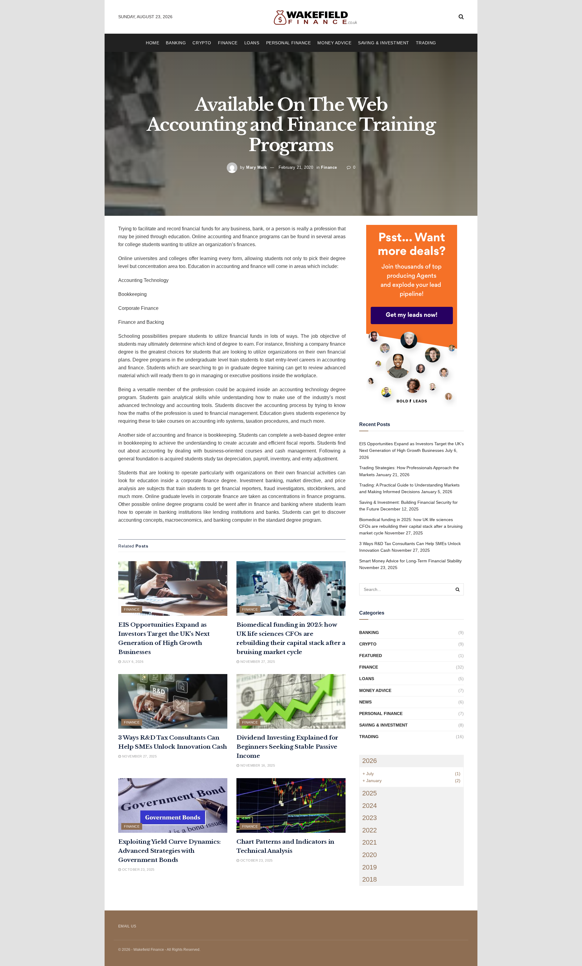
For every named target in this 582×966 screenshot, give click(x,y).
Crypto (201, 42)
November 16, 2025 (257, 765)
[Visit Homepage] (315, 16)
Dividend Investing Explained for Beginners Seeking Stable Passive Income (287, 746)
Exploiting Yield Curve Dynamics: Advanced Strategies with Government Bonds (169, 850)
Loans (251, 42)
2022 (369, 830)
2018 (369, 879)
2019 (369, 867)
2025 (369, 793)
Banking (176, 42)
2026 (369, 760)
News (365, 702)
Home (152, 42)
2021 (369, 842)
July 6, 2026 (132, 661)
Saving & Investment (383, 42)
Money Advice (334, 42)
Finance (228, 42)
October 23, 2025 (137, 869)
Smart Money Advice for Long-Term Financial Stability (410, 560)
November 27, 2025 (257, 661)
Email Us (127, 926)
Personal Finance (288, 42)
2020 (369, 855)
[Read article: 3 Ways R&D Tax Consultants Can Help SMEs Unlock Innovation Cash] (172, 701)
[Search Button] (461, 16)
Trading (426, 42)
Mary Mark (256, 167)
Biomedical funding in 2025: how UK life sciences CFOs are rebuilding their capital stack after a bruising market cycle (411, 526)
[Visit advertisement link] (411, 316)
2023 (369, 818)
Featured (370, 655)
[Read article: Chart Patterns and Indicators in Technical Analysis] (291, 805)
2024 (369, 805)
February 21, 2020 (296, 167)
